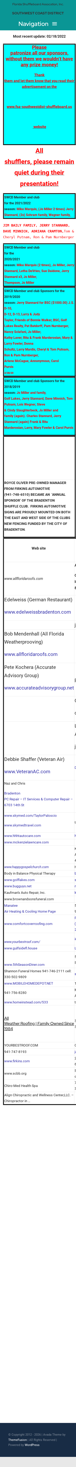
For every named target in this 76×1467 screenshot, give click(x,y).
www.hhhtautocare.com (22, 836)
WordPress (32, 1445)
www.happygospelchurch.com (26, 867)
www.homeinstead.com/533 (26, 1002)
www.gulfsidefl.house (20, 948)
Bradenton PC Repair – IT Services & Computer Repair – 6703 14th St (38, 799)
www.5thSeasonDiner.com (24, 965)
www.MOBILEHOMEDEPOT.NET (28, 983)
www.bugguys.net (18, 886)
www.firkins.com (17, 1061)
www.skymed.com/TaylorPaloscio (30, 815)
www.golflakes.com (19, 880)
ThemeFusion (17, 1440)
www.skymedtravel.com (22, 825)
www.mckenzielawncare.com (26, 842)
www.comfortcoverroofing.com (28, 924)
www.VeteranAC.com (27, 771)
